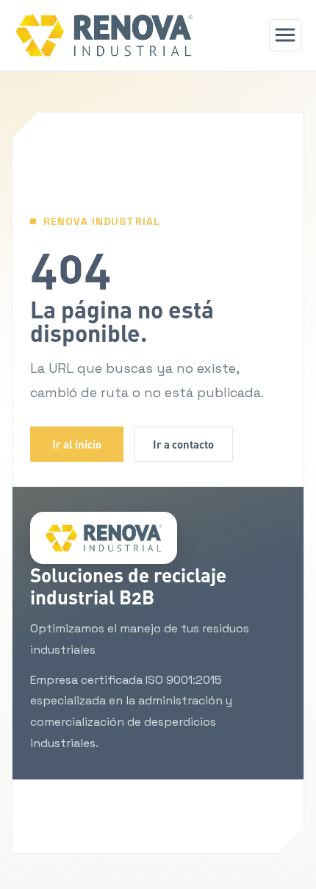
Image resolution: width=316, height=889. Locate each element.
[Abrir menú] (285, 35)
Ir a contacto (183, 444)
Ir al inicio (76, 444)
